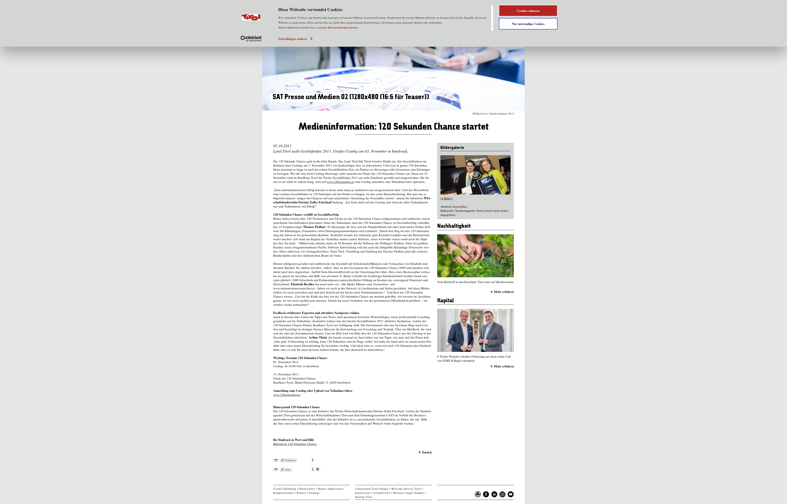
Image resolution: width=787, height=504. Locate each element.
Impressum (335, 488)
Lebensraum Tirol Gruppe (371, 488)
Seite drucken (478, 494)
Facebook (486, 494)
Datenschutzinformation (343, 27)
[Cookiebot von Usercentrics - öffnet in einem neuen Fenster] (251, 39)
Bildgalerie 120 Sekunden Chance (295, 444)
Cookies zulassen (528, 10)
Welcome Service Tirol (406, 488)
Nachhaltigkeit (454, 226)
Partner (301, 493)
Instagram (502, 494)
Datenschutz (307, 488)
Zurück (427, 452)
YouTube (511, 494)
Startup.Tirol (363, 497)
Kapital (445, 301)
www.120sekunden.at (340, 182)
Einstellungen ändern (292, 38)
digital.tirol (363, 493)
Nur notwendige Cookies (528, 24)
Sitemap (314, 493)
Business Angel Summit (408, 493)
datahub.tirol (381, 493)
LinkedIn (494, 494)
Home (321, 488)
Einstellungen (317, 469)
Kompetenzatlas (283, 493)
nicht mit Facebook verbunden (275, 460)
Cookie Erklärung (284, 488)
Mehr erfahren (504, 291)
